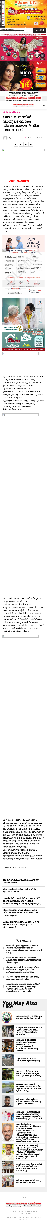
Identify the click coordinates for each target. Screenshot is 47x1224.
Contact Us (22, 1211)
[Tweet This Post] (21, 144)
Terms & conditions (24, 1213)
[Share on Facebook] (16, 144)
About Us (13, 1211)
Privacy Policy (32, 1211)
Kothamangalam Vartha (19, 138)
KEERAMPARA (21, 867)
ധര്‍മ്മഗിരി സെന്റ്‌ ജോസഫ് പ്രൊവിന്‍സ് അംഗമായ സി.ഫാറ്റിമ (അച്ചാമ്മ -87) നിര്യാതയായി (20, 924)
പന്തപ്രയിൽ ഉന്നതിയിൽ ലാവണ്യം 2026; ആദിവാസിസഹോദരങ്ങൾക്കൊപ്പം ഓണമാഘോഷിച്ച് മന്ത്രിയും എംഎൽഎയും (21, 901)
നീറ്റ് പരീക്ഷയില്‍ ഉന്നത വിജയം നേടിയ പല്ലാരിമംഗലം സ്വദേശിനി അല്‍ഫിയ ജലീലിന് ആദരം (20, 913)
